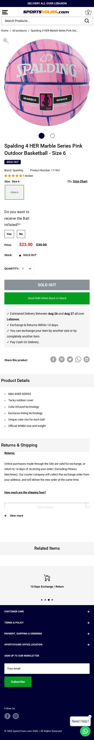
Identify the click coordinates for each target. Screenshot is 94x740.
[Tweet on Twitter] (70, 359)
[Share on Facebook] (53, 359)
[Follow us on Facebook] (7, 716)
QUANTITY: (11, 268)
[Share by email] (87, 359)
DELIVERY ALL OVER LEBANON (47, 3)
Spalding (18, 170)
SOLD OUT (47, 285)
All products (19, 30)
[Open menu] (5, 12)
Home (4, 30)
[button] (13, 175)
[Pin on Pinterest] (62, 359)
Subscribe (18, 681)
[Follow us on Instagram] (16, 716)
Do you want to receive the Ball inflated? (16, 218)
